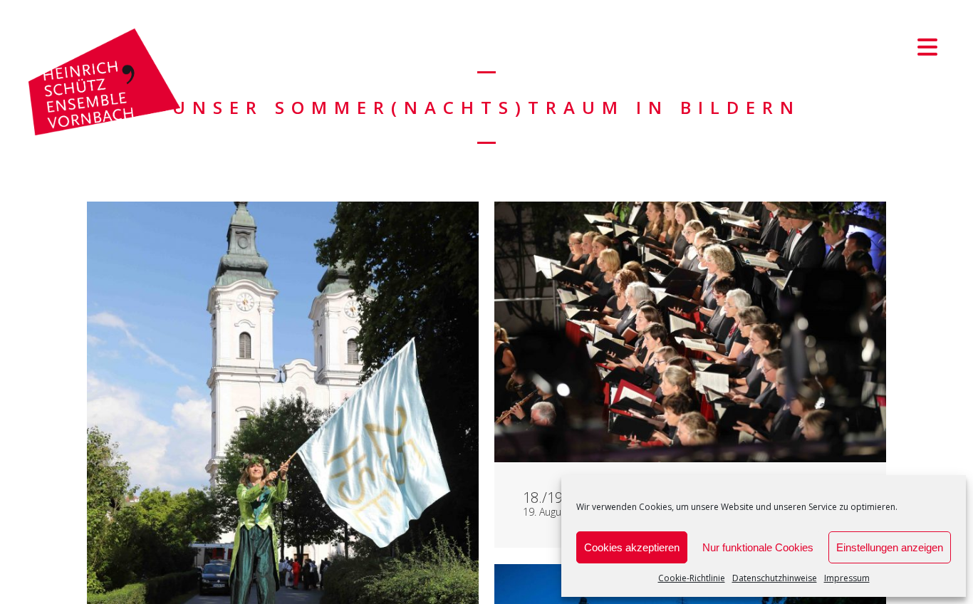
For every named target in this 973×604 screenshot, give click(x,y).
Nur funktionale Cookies (757, 547)
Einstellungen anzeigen (889, 547)
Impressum (847, 578)
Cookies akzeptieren (632, 547)
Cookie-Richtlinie (691, 578)
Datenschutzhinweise (774, 578)
